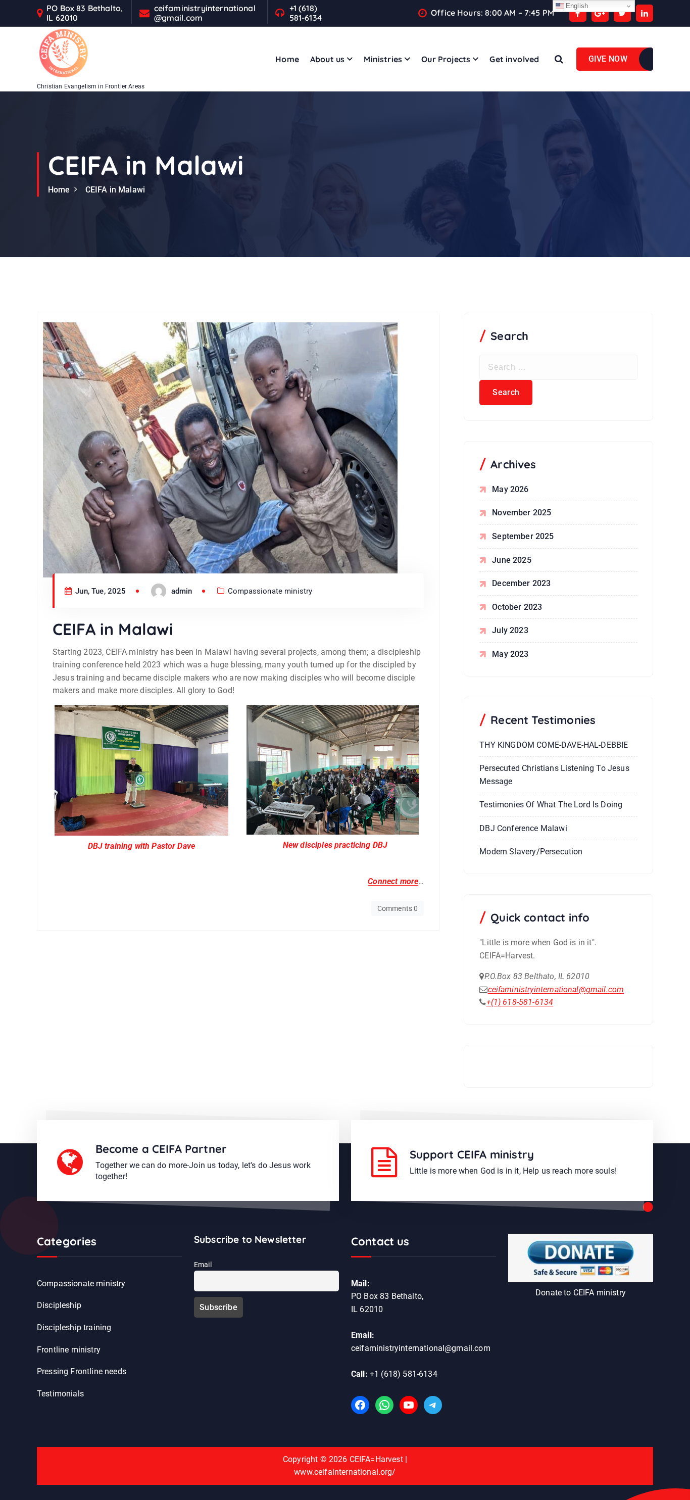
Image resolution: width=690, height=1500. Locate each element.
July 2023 (510, 630)
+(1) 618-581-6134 (520, 1002)
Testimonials (60, 1393)
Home (287, 59)
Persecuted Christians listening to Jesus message (554, 774)
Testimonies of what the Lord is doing (550, 804)
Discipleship (59, 1305)
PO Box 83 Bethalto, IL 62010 (84, 13)
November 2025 (521, 512)
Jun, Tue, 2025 (99, 591)
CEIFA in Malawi (115, 190)
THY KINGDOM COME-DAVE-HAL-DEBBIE (553, 745)
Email (203, 1265)
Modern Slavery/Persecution (530, 851)
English (576, 6)
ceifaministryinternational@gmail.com (205, 13)
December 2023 (521, 583)
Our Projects (445, 59)
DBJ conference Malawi (523, 828)
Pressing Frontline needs (81, 1371)
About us (327, 59)
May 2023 (510, 654)
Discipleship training (74, 1327)
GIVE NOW (607, 59)
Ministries (383, 59)
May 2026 (510, 489)
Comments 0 (397, 908)
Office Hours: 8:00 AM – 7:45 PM (492, 13)
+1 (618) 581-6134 (305, 13)
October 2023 (517, 607)
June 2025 (511, 560)
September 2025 (523, 536)
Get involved (514, 59)
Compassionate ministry (270, 591)
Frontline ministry (69, 1349)
